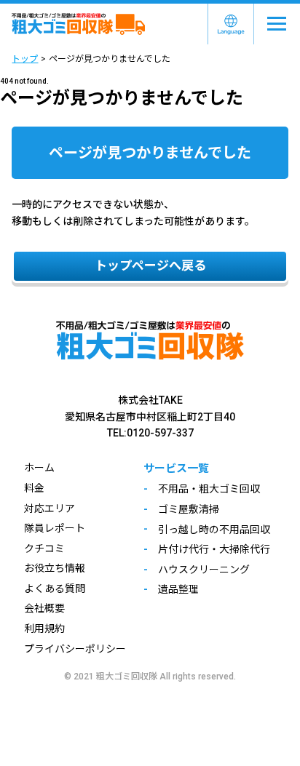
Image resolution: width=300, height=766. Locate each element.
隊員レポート (54, 528)
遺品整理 (178, 589)
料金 (34, 488)
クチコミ (44, 548)
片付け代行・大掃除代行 (214, 549)
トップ (25, 59)
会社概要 (44, 608)
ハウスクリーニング (204, 569)
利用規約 (44, 628)
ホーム (39, 468)
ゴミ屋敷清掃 (188, 509)
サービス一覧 (176, 468)
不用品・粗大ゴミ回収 (209, 489)
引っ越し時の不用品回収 (214, 529)
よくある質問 (54, 588)
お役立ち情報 (54, 568)
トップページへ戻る (150, 265)
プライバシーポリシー (75, 649)
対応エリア (49, 508)
